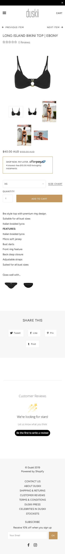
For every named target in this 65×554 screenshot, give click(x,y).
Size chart (55, 184)
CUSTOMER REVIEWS (32, 495)
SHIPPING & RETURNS (32, 490)
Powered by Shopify (32, 471)
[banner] (32, 13)
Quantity (8, 191)
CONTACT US (32, 481)
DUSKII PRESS (32, 504)
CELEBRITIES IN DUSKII (32, 509)
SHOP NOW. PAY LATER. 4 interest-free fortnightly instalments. (23, 165)
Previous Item (14, 27)
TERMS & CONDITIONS (32, 499)
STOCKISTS (32, 513)
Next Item (53, 27)
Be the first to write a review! (32, 432)
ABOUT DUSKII (32, 486)
